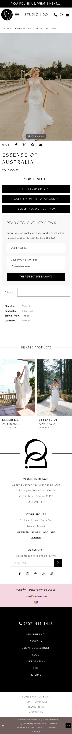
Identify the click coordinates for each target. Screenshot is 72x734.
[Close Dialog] (3, 725)
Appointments (36, 634)
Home (7, 28)
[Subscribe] (58, 563)
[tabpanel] (36, 87)
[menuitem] (17, 15)
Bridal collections (36, 648)
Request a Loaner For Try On (36, 208)
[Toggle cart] (67, 15)
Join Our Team (36, 661)
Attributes (10, 292)
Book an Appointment (36, 189)
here (38, 731)
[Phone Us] (55, 15)
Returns (36, 675)
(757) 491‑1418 (36, 502)
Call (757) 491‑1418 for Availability (36, 198)
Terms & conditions (36, 702)
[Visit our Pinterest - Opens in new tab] (35, 574)
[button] (17, 15)
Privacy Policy (36, 707)
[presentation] (31, 387)
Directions (36, 537)
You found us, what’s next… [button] (36, 3)
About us (36, 641)
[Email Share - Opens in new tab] (40, 145)
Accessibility (36, 712)
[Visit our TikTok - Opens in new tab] (43, 574)
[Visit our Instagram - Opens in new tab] (27, 574)
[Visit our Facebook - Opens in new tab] (20, 574)
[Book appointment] (7, 15)
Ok (68, 725)
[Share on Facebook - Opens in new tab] (16, 145)
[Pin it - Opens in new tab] (32, 145)
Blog (36, 655)
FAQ (36, 668)
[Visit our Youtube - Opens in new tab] (51, 574)
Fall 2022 (52, 28)
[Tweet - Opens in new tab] (24, 145)
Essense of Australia (28, 28)
